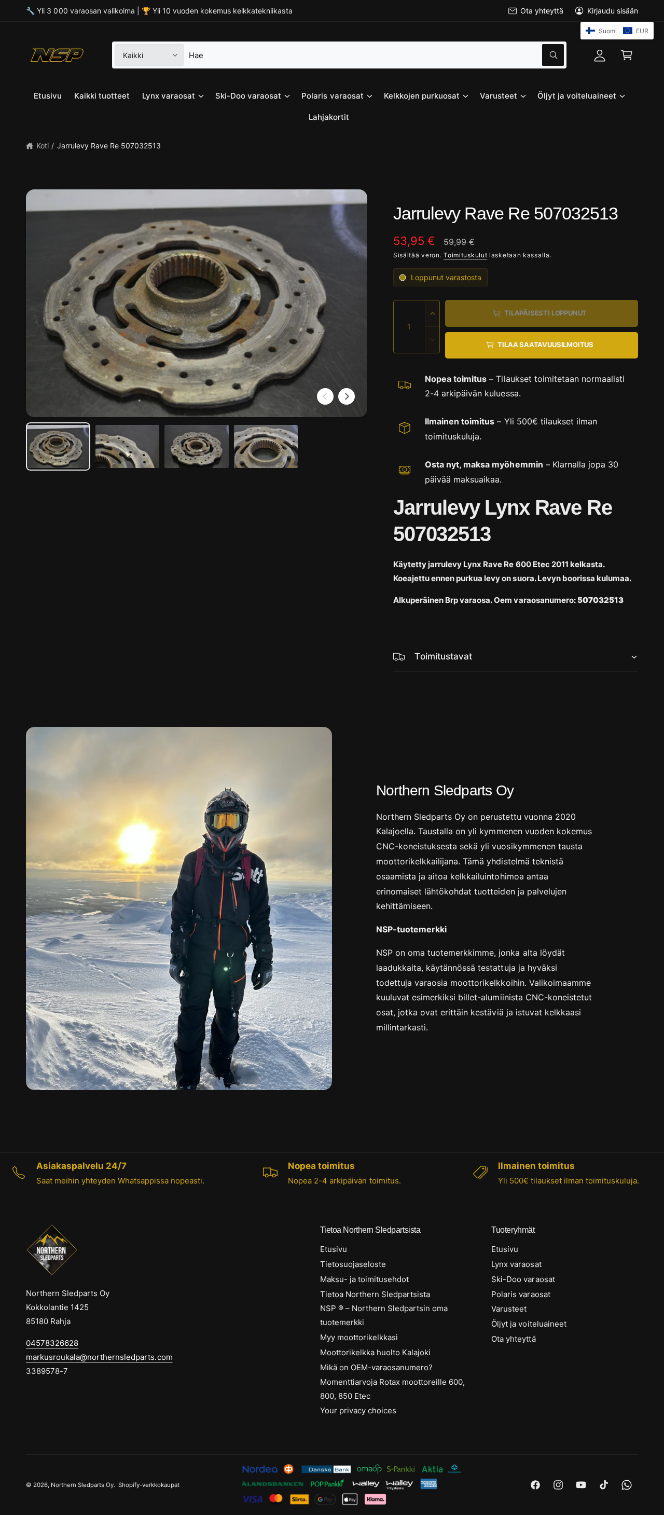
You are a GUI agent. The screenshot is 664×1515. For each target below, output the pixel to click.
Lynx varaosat (168, 96)
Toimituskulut (465, 255)
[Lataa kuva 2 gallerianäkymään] (127, 446)
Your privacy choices (358, 1410)
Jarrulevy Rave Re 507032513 (109, 145)
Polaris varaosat (332, 96)
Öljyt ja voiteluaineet (576, 96)
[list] (332, 1173)
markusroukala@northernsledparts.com (99, 1357)
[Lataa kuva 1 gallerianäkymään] (58, 446)
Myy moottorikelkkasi (359, 1337)
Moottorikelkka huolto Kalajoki (375, 1352)
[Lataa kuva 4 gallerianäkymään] (266, 446)
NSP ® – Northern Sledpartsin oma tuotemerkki (384, 1315)
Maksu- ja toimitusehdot (364, 1279)
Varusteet (498, 96)
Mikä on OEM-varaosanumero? (376, 1367)
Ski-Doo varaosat (248, 96)
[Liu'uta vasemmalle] (325, 396)
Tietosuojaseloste (353, 1264)
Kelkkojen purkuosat (422, 96)
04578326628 (52, 1343)
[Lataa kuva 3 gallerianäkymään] (196, 446)
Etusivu (333, 1249)
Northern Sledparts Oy (82, 1485)
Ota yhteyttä (541, 10)
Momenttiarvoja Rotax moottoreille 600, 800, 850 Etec (392, 1389)
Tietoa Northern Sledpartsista (375, 1294)
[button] (626, 55)
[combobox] (376, 55)
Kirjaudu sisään (612, 10)
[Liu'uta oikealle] (346, 396)
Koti (42, 145)
